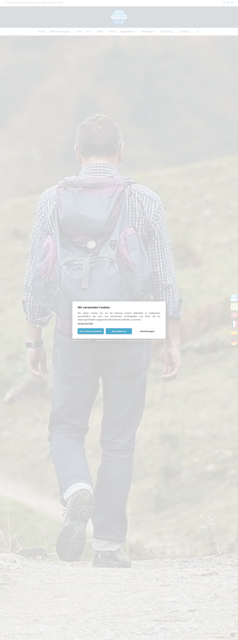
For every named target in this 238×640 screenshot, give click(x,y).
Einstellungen (147, 331)
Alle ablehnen (119, 331)
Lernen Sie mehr (85, 323)
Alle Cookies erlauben (90, 331)
